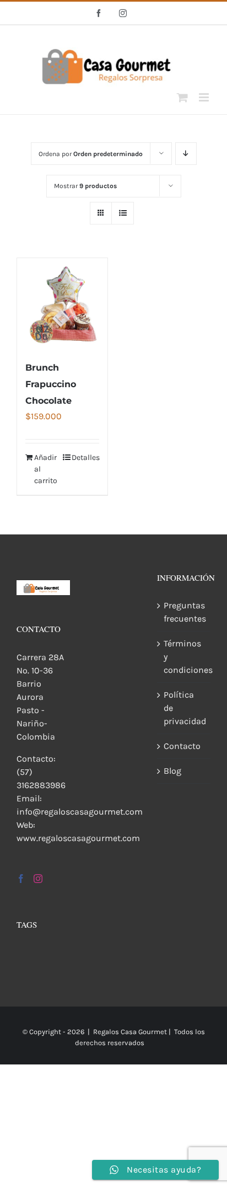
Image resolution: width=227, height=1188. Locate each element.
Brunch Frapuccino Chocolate (50, 384)
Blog (172, 771)
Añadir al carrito (45, 469)
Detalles (85, 457)
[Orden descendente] (186, 153)
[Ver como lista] (122, 213)
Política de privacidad (184, 707)
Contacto (182, 746)
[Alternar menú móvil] (204, 97)
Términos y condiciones (184, 656)
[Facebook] (21, 878)
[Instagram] (38, 878)
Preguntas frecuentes (184, 612)
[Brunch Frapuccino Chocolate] (62, 303)
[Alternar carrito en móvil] (182, 97)
